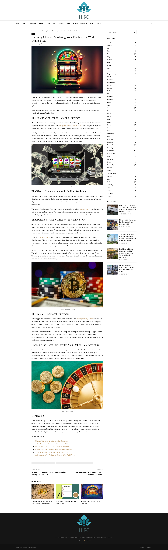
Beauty (25, 23)
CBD (54, 23)
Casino (48, 23)
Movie (109, 156)
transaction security (86, 463)
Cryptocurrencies (37, 463)
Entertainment (111, 82)
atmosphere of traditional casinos (69, 125)
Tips (108, 187)
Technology (110, 185)
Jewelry (109, 128)
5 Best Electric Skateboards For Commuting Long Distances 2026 (127, 222)
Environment (111, 85)
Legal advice (110, 139)
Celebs (109, 71)
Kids (108, 131)
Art (108, 48)
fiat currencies (49, 463)
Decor (109, 76)
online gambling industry (85, 319)
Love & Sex (110, 145)
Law (108, 136)
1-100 (109, 42)
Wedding (109, 196)
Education (110, 79)
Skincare (109, 176)
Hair (68, 23)
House (109, 122)
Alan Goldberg (36, 44)
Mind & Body (111, 153)
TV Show (110, 193)
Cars (41, 23)
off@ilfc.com (87, 541)
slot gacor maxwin (85, 209)
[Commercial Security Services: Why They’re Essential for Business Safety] (112, 270)
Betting (109, 54)
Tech (99, 23)
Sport (92, 23)
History (109, 116)
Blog (108, 57)
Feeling (109, 91)
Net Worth (110, 159)
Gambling (110, 99)
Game (109, 102)
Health (75, 23)
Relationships (111, 165)
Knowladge (110, 133)
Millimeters (110, 150)
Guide (109, 108)
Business (33, 23)
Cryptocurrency (111, 74)
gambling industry (62, 463)
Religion (109, 168)
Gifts (108, 105)
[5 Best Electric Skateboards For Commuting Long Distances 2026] (112, 224)
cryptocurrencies (44, 237)
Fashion (61, 23)
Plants (109, 162)
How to (109, 125)
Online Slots (74, 463)
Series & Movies (111, 173)
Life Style (83, 23)
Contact (148, 547)
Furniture (109, 96)
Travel (109, 190)
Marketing (110, 148)
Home (18, 23)
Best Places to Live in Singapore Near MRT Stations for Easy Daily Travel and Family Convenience (126, 253)
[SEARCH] (134, 32)
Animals (109, 45)
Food (108, 94)
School (109, 170)
